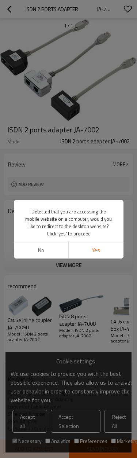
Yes (96, 250)
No (41, 250)
